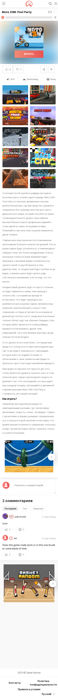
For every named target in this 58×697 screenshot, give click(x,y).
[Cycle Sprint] (43, 178)
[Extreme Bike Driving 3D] (43, 94)
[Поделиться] (44, 69)
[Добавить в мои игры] (51, 69)
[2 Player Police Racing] (15, 157)
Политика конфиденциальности (43, 682)
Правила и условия (29, 689)
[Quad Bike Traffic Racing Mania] (15, 178)
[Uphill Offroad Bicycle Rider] (15, 136)
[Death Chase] (43, 115)
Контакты (15, 682)
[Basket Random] (29, 583)
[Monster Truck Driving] (15, 115)
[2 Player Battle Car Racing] (43, 136)
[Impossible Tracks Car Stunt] (15, 94)
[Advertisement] (29, 634)
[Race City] (43, 157)
